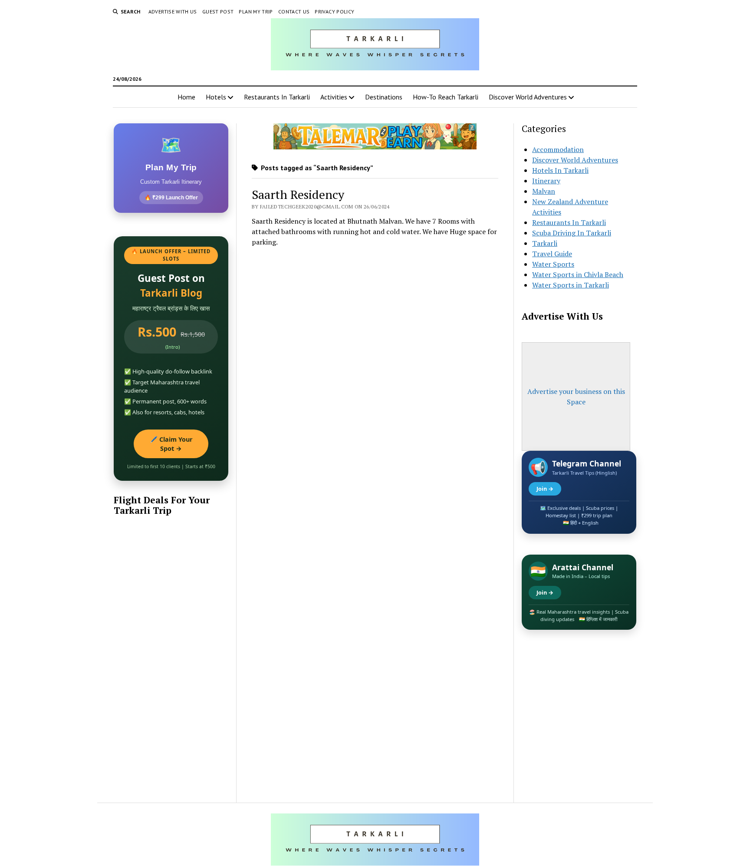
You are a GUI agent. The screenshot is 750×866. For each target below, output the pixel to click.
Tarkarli (544, 243)
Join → (544, 488)
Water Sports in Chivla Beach (577, 274)
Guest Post (218, 11)
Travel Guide (552, 253)
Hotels (216, 97)
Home (186, 97)
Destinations (383, 97)
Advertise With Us (172, 11)
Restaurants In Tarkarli (277, 97)
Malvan (543, 191)
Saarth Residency (298, 194)
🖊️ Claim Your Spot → (171, 444)
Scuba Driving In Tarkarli (571, 233)
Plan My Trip (256, 11)
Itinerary (546, 180)
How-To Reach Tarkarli (445, 97)
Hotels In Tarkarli (560, 170)
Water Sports (553, 264)
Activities (333, 97)
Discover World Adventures (528, 97)
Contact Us (294, 11)
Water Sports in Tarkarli (570, 285)
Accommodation (558, 149)
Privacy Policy (334, 11)
